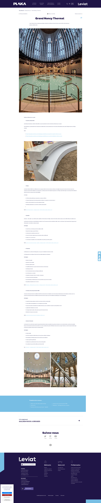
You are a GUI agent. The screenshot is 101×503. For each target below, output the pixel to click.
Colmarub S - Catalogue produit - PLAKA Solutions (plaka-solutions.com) (37, 347)
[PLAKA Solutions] (19, 4)
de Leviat (34, 4)
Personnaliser (7, 497)
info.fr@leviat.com (25, 474)
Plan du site (62, 495)
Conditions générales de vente (41, 495)
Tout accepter (7, 492)
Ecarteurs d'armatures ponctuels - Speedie (39, 407)
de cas (58, 4)
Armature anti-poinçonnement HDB (60, 403)
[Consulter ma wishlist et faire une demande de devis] (69, 4)
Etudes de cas (28, 10)
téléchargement (50, 4)
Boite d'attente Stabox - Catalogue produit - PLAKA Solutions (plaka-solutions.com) (39, 209)
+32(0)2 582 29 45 (24, 484)
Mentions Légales (50, 495)
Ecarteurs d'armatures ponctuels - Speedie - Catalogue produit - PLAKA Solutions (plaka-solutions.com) (42, 242)
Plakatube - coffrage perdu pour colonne (61, 405)
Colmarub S (33, 405)
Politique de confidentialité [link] (7, 500)
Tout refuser (7, 495)
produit (41, 4)
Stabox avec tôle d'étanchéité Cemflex (38, 403)
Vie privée (57, 495)
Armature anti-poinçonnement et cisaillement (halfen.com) (35, 315)
